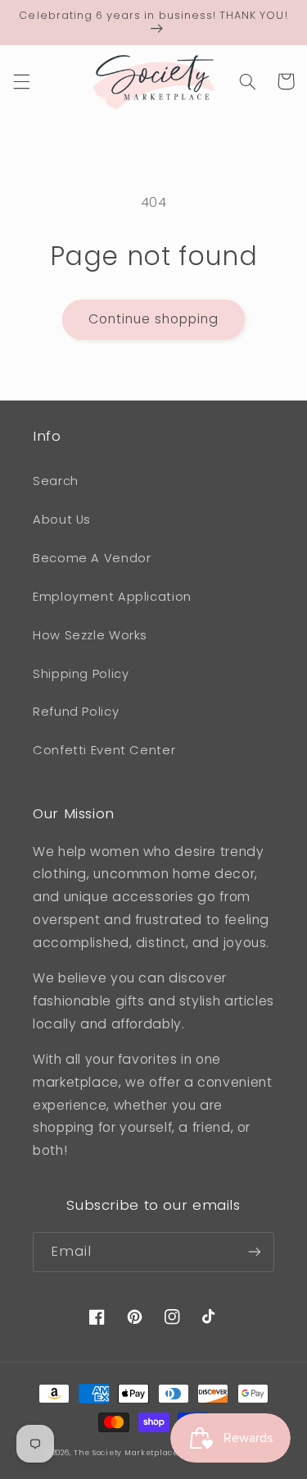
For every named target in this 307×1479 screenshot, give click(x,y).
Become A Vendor (92, 558)
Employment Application (112, 596)
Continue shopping (153, 318)
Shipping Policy (81, 674)
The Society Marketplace (126, 1453)
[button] (21, 81)
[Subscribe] (254, 1252)
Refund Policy (76, 711)
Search (56, 481)
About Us (62, 519)
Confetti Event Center (104, 750)
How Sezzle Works (90, 635)
